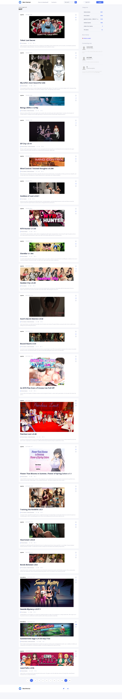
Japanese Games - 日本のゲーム (91, 19)
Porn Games (87, 15)
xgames (22, 14)
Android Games (87, 22)
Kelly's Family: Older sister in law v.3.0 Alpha (92, 52)
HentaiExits (23, 577)
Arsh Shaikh (89, 57)
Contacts (53, 2)
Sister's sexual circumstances (93, 61)
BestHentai (26, 688)
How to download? (43, 2)
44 (69, 680)
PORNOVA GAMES (87, 38)
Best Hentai (27, 2)
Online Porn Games (88, 26)
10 (62, 680)
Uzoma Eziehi (90, 47)
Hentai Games (87, 12)
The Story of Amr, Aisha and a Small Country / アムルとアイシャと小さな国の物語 (92, 72)
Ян (87, 66)
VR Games (86, 29)
